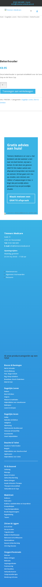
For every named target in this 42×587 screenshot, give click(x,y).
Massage (7, 472)
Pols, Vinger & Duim (10, 374)
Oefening (7, 469)
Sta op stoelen (9, 529)
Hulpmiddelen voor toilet (12, 457)
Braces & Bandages (13, 365)
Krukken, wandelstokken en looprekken (17, 503)
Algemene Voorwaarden (15, 274)
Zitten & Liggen (11, 523)
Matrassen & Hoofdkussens (13, 538)
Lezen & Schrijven (10, 408)
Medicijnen (7, 405)
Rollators (7, 498)
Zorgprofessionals (12, 552)
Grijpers (7, 397)
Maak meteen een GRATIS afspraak (20, 198)
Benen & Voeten (9, 475)
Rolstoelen (7, 501)
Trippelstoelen (9, 532)
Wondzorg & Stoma (10, 577)
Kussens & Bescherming (12, 543)
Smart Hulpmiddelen (11, 436)
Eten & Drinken (23, 17)
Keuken (6, 391)
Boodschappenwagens (11, 512)
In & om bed (8, 526)
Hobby (6, 417)
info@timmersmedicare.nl (20, 246)
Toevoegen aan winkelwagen (17, 91)
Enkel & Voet (8, 382)
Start (1, 17)
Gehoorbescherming (11, 478)
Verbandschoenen (10, 572)
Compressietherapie (11, 574)
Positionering (8, 566)
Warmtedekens (9, 540)
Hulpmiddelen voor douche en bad (15, 451)
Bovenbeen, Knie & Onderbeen (14, 379)
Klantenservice (11, 271)
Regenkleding (8, 514)
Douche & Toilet (11, 443)
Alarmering (8, 425)
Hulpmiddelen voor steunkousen (15, 402)
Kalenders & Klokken (11, 420)
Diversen (7, 555)
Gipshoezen (8, 454)
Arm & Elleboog (9, 371)
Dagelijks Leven (10, 17)
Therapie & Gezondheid (12, 486)
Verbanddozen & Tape (11, 489)
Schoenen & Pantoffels (11, 431)
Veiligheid (7, 423)
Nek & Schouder (9, 368)
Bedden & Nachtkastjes (12, 535)
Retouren (9, 277)
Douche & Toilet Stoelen (12, 446)
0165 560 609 (13, 243)
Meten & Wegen (9, 480)
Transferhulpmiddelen (11, 509)
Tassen (6, 517)
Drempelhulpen (9, 506)
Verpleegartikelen (10, 563)
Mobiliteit (9, 495)
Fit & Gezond (10, 466)
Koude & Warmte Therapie (13, 483)
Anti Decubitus (9, 569)
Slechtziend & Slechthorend (13, 428)
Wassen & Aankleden (11, 399)
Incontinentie (8, 434)
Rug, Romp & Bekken (11, 376)
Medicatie (7, 561)
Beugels (7, 448)
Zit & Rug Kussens (10, 546)
